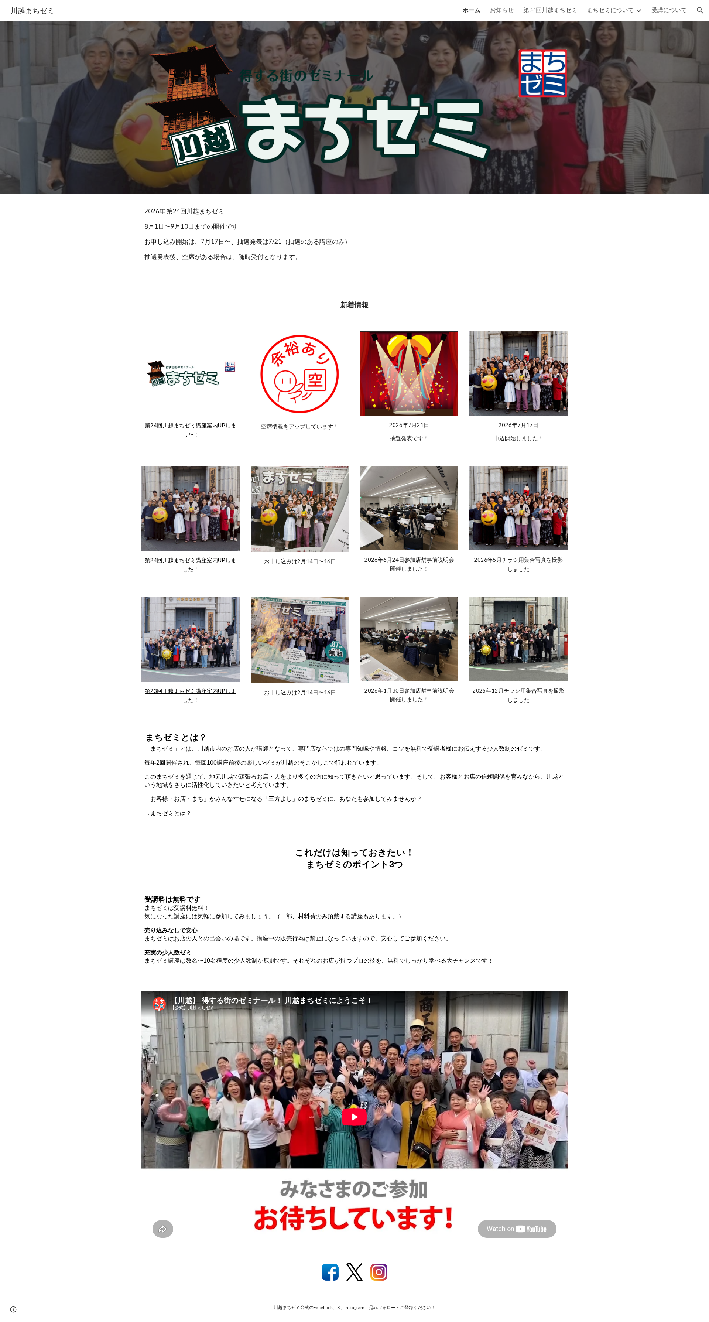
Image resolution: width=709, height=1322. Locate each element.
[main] (354, 237)
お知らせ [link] (502, 9)
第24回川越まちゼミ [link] (550, 9)
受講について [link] (669, 9)
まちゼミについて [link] (610, 9)
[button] (700, 10)
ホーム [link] (471, 9)
